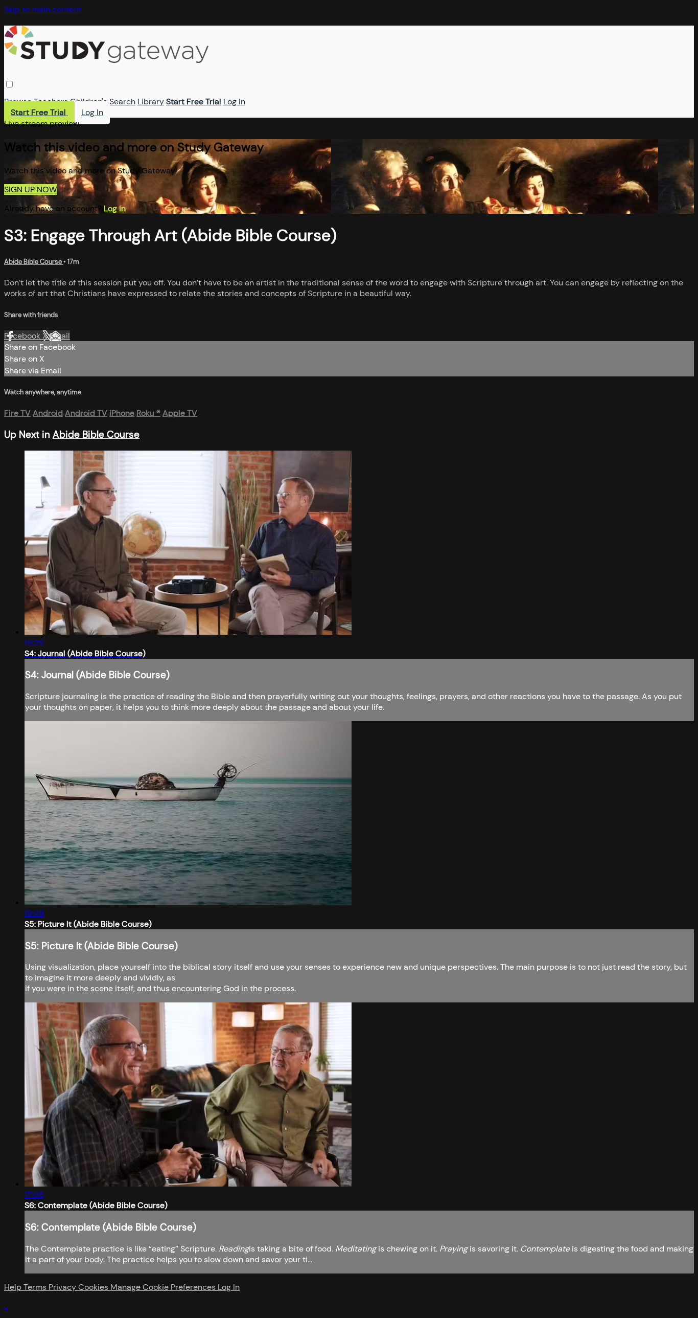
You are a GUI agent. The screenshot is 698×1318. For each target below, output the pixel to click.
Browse (18, 101)
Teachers (51, 101)
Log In (234, 101)
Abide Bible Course (33, 261)
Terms (36, 1287)
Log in (115, 208)
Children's (88, 101)
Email (60, 335)
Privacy (63, 1287)
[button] (9, 84)
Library (150, 101)
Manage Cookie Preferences (164, 1287)
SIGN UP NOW (30, 189)
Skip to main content (42, 9)
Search (122, 101)
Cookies (94, 1287)
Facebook (23, 335)
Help (14, 1287)
